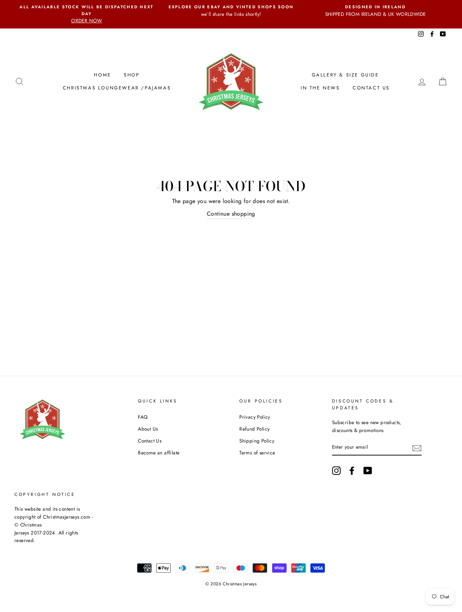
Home (102, 74)
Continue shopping (231, 214)
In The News (320, 87)
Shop (131, 74)
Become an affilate (158, 452)
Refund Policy (254, 428)
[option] (86, 14)
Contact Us (371, 87)
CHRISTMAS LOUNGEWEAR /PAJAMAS (117, 87)
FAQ (143, 417)
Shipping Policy (256, 440)
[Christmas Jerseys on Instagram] (336, 470)
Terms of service (257, 452)
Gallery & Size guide (345, 74)
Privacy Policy (254, 417)
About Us (148, 428)
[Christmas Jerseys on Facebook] (352, 470)
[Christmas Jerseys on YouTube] (367, 470)
